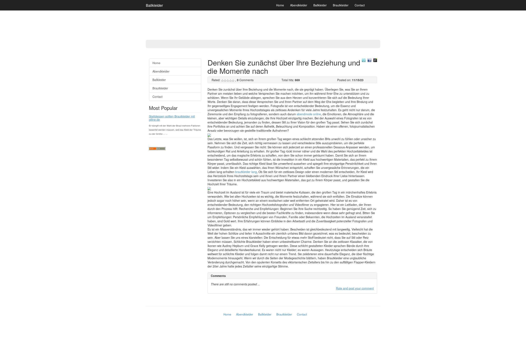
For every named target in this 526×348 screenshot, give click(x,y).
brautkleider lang (246, 172)
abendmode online (309, 114)
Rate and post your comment (355, 288)
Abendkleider (298, 5)
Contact (360, 5)
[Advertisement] (16, 117)
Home (280, 5)
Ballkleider (154, 5)
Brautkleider (340, 5)
